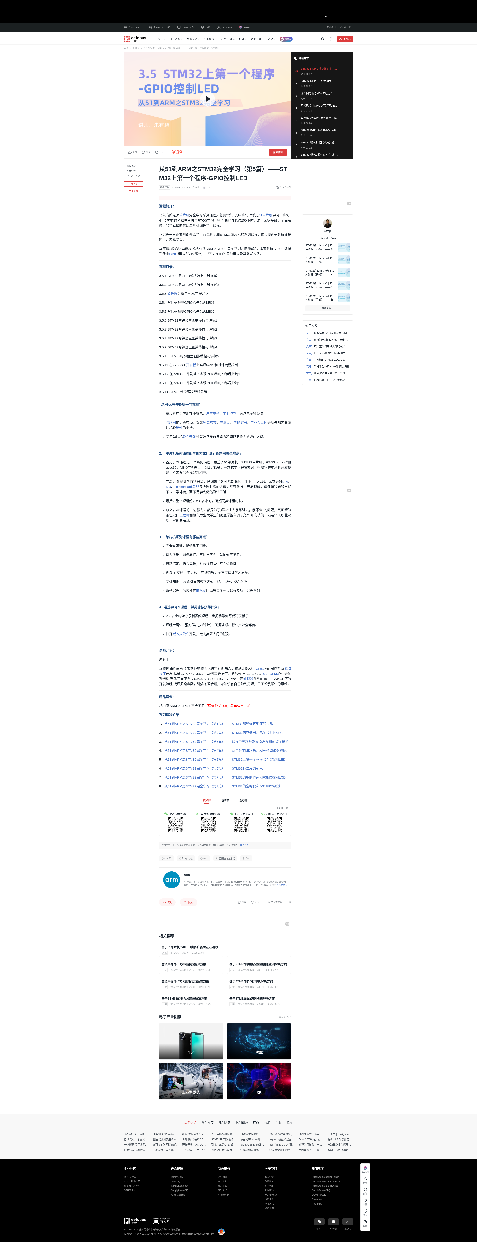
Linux (260, 668)
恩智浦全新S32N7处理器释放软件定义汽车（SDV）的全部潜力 (327, 339)
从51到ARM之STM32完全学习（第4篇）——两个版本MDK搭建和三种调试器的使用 (227, 750)
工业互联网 (258, 423)
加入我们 (269, 1186)
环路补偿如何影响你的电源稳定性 (289, 1149)
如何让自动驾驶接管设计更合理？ (230, 1149)
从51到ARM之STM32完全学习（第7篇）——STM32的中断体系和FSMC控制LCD (225, 777)
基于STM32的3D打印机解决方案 (251, 981)
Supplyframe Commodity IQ (326, 1181)
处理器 (248, 679)
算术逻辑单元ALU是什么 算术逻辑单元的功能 (327, 373)
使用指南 (269, 1190)
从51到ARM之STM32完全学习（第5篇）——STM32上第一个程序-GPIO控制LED (224, 759)
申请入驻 (133, 184)
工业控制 (229, 414)
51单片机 (265, 215)
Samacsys (317, 1199)
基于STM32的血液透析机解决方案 (252, 998)
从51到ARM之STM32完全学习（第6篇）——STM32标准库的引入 (213, 768)
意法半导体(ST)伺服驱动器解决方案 (185, 981)
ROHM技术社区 (132, 1181)
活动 (270, 39)
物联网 (171, 423)
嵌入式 (201, 591)
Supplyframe (135, 27)
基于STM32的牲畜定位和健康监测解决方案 (258, 964)
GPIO (173, 254)
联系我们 (269, 1181)
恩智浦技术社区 (132, 1186)
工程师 (184, 515)
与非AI (247, 27)
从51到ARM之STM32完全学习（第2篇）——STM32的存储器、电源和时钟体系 (223, 733)
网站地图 (269, 1199)
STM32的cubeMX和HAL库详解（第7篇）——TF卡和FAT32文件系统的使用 (319, 260)
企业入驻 (222, 1181)
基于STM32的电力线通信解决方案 (184, 998)
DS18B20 (182, 487)
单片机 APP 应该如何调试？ (169, 1134)
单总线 (194, 487)
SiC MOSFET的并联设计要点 (257, 1144)
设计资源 (175, 39)
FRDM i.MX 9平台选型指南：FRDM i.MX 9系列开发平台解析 (327, 353)
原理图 (173, 294)
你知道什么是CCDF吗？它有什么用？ (204, 1139)
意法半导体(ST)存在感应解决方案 (184, 964)
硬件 (179, 428)
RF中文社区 (130, 1177)
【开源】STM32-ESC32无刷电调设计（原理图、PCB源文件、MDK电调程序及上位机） (327, 359)
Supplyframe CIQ (179, 1190)
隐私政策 (269, 1204)
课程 (232, 39)
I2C (168, 487)
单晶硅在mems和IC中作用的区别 (259, 1139)
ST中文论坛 (130, 1190)
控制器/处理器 (227, 858)
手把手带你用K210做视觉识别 (327, 366)
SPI (285, 482)
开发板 (191, 365)
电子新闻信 (223, 1195)
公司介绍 (269, 1177)
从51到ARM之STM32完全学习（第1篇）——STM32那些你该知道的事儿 (218, 724)
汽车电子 (212, 414)
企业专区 (256, 39)
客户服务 (222, 1186)
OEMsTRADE (319, 1195)
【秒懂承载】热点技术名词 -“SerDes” (320, 1134)
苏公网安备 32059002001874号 (198, 1234)
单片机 (184, 215)
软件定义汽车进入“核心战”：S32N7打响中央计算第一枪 (327, 346)
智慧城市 (210, 423)
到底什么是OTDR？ (222, 1144)
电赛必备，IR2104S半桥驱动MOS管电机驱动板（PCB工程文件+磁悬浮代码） (327, 379)
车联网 (225, 423)
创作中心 (346, 39)
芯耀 (208, 27)
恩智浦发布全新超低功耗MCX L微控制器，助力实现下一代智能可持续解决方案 (327, 332)
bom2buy (176, 1181)
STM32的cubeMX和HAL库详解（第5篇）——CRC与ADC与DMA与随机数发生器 (319, 285)
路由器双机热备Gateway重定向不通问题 (176, 1139)
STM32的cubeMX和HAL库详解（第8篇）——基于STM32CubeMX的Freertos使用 (320, 247)
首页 (126, 48)
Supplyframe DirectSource (325, 1186)
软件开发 (189, 437)
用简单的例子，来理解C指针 (315, 1149)
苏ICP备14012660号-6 (168, 1234)
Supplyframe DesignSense (325, 1177)
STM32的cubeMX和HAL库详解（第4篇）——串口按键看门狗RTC (320, 298)
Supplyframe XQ (161, 27)
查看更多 (284, 1016)
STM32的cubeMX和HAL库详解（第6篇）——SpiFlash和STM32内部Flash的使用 (320, 272)
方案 (164, 953)
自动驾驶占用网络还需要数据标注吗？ (146, 1149)
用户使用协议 (271, 1195)
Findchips (227, 27)
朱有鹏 (196, 187)
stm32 (168, 858)
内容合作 (222, 1190)
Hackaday (317, 1204)
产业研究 (209, 39)
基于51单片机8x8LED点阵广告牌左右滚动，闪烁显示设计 (191, 947)
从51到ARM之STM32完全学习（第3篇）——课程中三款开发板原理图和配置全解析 (226, 742)
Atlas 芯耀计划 (178, 1195)
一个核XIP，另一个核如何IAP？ (200, 1149)
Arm (205, 858)
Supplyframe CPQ (321, 1190)
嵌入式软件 (181, 634)
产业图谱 (133, 191)
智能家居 (240, 423)
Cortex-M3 (271, 674)
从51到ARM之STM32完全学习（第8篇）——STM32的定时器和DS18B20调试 (222, 786)
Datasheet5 (188, 27)
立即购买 (278, 152)
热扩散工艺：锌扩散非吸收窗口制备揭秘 (147, 1134)
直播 (223, 39)
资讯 (160, 39)
